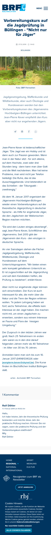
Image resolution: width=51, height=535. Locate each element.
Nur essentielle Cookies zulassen (18, 526)
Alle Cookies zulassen (18, 530)
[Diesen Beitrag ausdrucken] (22, 131)
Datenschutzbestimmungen (28, 522)
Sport (30, 460)
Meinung (32, 463)
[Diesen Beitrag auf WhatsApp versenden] (35, 131)
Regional (11, 463)
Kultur (31, 467)
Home (9, 460)
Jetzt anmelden (25, 487)
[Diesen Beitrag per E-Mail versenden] (15, 131)
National (11, 467)
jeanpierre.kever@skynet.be (17, 362)
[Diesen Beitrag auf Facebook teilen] (29, 131)
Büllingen (25, 50)
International (14, 470)
